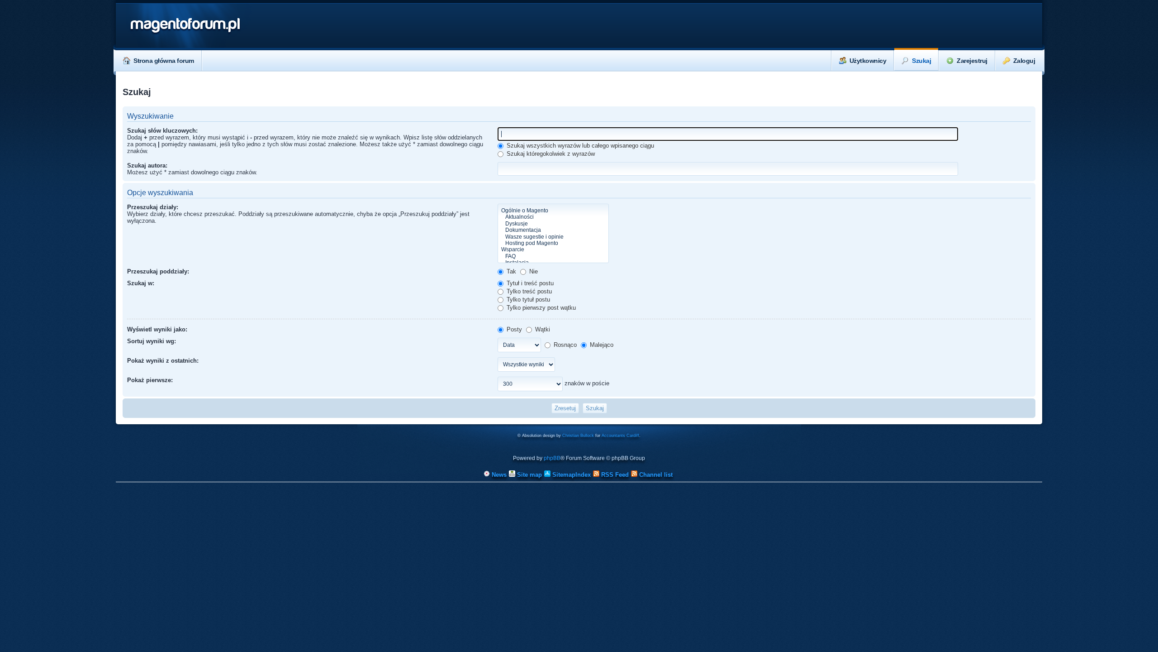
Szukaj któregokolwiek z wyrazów (550, 153)
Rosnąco (564, 344)
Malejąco (600, 344)
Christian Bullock (578, 435)
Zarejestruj (972, 60)
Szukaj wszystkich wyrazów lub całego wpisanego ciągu (579, 145)
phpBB (552, 458)
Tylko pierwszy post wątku (540, 307)
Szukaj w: (140, 283)
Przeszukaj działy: (152, 207)
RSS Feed (614, 474)
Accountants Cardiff (620, 435)
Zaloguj (1024, 60)
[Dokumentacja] (553, 230)
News (498, 474)
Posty (513, 329)
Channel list (655, 474)
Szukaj (921, 60)
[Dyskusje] (553, 224)
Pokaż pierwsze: (150, 380)
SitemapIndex (571, 474)
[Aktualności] (553, 217)
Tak (510, 271)
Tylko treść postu (528, 291)
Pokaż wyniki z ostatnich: (163, 360)
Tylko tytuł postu (527, 299)
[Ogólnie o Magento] (553, 210)
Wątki (541, 329)
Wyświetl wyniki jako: (157, 329)
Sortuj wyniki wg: (151, 341)
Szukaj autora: (147, 165)
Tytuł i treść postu (529, 283)
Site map (528, 474)
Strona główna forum (163, 60)
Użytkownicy (868, 60)
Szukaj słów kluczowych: (162, 130)
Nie (532, 271)
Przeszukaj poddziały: (158, 271)
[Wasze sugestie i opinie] (553, 237)
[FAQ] (553, 256)
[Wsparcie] (553, 249)
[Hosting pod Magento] (553, 243)
